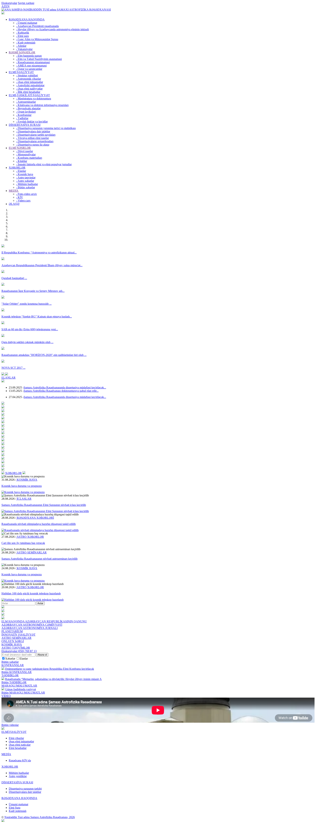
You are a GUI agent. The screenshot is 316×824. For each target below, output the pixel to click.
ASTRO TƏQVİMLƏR (15, 647)
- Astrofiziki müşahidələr (30, 85)
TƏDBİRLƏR (10, 675)
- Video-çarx (23, 200)
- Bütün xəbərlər (25, 187)
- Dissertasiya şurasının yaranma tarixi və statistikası (46, 128)
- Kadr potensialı (25, 42)
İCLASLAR (23, 498)
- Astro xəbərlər (25, 180)
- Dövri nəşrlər (24, 151)
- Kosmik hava (24, 174)
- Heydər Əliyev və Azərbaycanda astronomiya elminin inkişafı (52, 29)
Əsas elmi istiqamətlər (21, 741)
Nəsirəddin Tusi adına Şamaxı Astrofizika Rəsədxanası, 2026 (39, 817)
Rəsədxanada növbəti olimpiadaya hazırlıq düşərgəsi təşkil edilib (38, 523)
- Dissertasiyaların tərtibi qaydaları (35, 134)
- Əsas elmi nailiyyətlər (29, 88)
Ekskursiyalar (9, 3)
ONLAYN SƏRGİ (12, 641)
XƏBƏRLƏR (17, 167)
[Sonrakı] (6, 374)
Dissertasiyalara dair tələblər (25, 791)
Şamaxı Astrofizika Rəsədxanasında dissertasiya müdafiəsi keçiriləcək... (65, 387)
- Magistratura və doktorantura (33, 98)
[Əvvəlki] (3, 374)
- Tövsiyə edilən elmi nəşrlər (32, 138)
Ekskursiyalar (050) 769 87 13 (19, 651)
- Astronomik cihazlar (28, 78)
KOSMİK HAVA (26, 479)
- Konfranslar (23, 115)
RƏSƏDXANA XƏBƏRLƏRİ (35, 517)
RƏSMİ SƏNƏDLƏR (22, 52)
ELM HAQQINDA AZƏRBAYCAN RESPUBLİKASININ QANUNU (44, 621)
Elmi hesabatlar (18, 748)
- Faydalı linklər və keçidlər (32, 121)
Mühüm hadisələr (19, 772)
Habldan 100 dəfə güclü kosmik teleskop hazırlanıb (31, 593)
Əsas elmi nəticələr (20, 744)
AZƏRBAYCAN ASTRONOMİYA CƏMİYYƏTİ (31, 624)
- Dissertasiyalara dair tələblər (33, 131)
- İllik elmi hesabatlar (28, 91)
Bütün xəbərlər (10, 661)
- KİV (19, 197)
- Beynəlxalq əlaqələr (28, 108)
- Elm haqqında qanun (29, 55)
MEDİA (13, 190)
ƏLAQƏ (14, 203)
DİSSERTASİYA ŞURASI (24, 124)
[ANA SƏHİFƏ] (2, 13)
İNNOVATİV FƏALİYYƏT (18, 634)
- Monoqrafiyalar (26, 154)
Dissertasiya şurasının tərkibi (25, 788)
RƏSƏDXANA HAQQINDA (27, 19)
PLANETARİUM (12, 631)
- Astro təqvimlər (25, 177)
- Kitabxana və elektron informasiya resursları (42, 105)
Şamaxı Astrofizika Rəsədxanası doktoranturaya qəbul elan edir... (61, 390)
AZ (3, 6)
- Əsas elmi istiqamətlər (29, 82)
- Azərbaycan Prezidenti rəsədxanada (37, 26)
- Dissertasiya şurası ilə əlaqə (32, 144)
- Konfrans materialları (29, 157)
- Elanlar (21, 170)
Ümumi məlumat (18, 804)
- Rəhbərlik (22, 32)
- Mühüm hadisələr (27, 184)
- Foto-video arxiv (26, 194)
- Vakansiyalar (24, 49)
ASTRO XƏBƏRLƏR (30, 536)
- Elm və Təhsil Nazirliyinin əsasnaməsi (39, 59)
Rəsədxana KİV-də (20, 760)
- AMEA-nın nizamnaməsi (31, 65)
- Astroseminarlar (26, 101)
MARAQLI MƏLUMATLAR (19, 685)
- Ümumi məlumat (26, 22)
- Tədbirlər (22, 118)
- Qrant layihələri (26, 111)
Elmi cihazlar (16, 738)
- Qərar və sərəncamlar (29, 68)
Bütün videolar (10, 725)
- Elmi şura (22, 35)
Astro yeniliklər (18, 776)
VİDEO (6, 695)
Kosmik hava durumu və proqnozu (21, 485)
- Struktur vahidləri (27, 75)
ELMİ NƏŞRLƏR (20, 147)
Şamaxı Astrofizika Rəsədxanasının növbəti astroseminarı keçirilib (39, 558)
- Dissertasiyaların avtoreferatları (34, 141)
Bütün (16, 672)
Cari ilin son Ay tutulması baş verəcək (23, 543)
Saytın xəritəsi (26, 3)
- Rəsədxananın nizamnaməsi (33, 62)
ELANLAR (8, 377)
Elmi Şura (14, 807)
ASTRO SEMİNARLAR (31, 552)
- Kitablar (21, 161)
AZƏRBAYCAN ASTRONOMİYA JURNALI (29, 628)
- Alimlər (21, 45)
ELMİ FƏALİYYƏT (21, 72)
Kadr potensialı (17, 810)
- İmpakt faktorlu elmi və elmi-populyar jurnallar (44, 164)
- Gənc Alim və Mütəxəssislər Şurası (37, 39)
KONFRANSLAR (12, 665)
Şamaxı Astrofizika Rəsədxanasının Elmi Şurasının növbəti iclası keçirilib (43, 504)
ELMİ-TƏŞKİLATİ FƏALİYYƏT (29, 95)
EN (7, 6)
